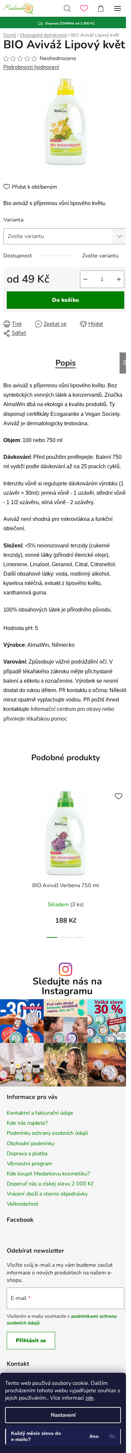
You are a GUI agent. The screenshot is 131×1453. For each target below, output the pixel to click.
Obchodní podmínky (30, 1143)
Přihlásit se (31, 1340)
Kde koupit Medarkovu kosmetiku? (48, 1173)
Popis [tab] (65, 362)
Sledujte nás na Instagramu (67, 986)
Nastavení (63, 1415)
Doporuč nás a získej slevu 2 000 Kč (50, 1184)
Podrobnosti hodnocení (31, 67)
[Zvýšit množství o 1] (119, 279)
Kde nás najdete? (27, 1123)
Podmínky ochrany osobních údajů (47, 1133)
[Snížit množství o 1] (85, 279)
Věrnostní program (29, 1163)
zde (89, 1398)
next (124, 819)
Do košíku (65, 300)
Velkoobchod (22, 1204)
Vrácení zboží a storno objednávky (47, 1194)
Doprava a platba (27, 1153)
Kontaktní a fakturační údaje (40, 1113)
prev (7, 819)
